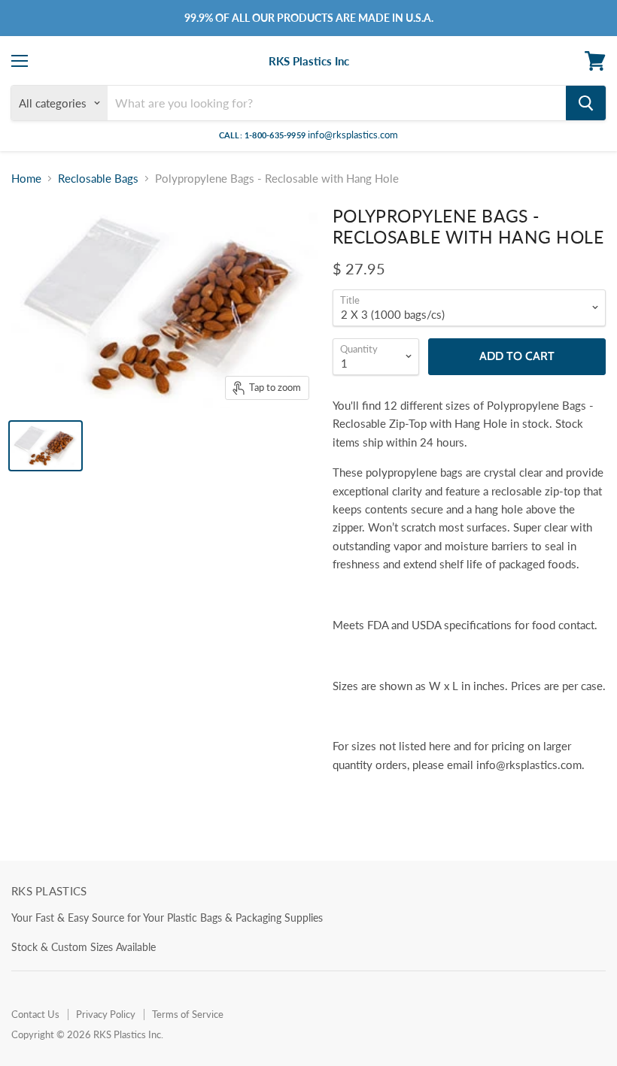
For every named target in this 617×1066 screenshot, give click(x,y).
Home (26, 178)
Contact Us (35, 1014)
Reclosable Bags (98, 178)
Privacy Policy (105, 1014)
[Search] (586, 103)
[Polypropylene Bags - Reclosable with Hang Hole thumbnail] (45, 446)
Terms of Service (187, 1014)
